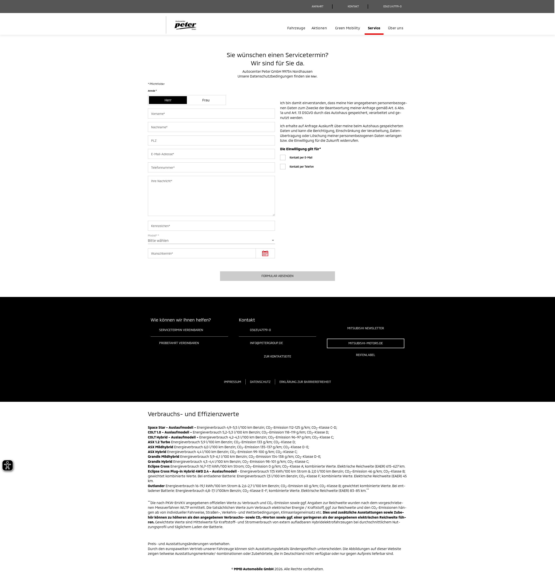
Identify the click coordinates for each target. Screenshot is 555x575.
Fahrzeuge (296, 28)
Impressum (232, 382)
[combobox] (211, 240)
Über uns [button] (395, 28)
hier (314, 76)
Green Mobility (347, 28)
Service (374, 28)
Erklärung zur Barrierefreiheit (305, 382)
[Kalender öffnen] (265, 253)
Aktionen (319, 28)
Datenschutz (260, 382)
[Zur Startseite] (180, 25)
